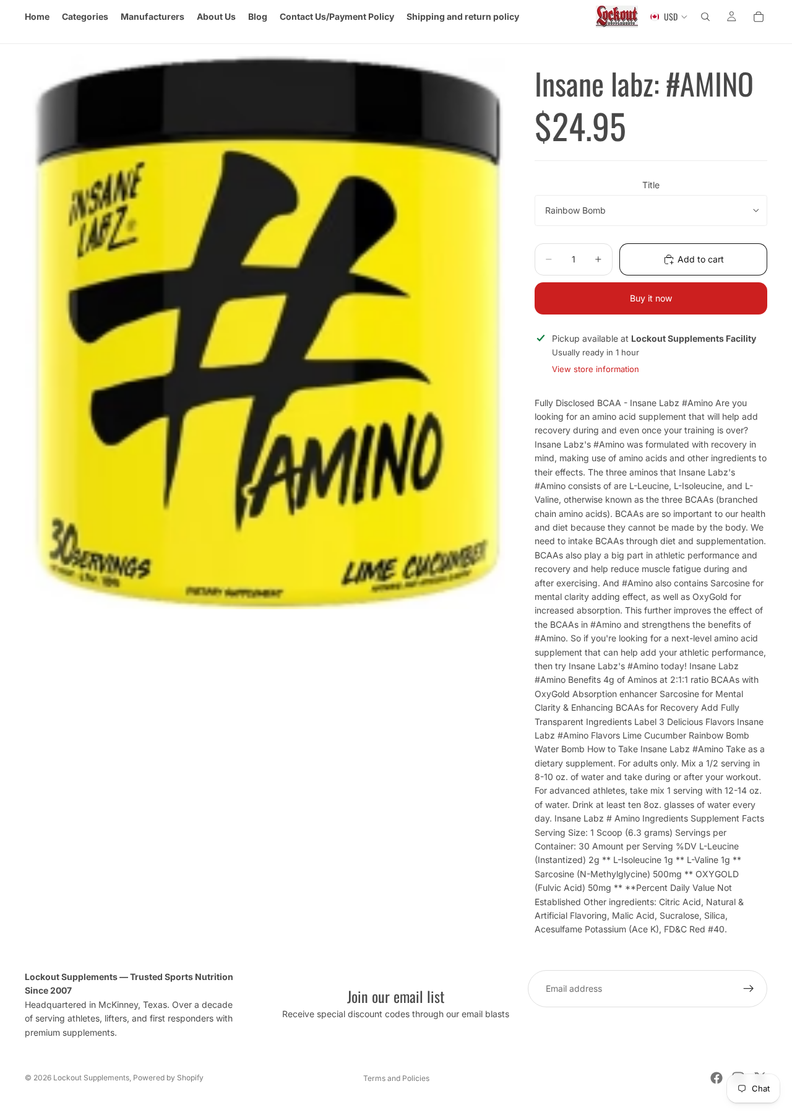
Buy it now (651, 298)
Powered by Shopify (168, 1077)
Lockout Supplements (91, 1077)
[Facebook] (716, 1077)
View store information (595, 369)
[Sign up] (749, 989)
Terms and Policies (396, 1078)
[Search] (705, 16)
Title (651, 185)
